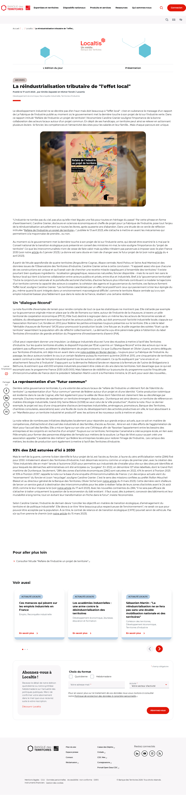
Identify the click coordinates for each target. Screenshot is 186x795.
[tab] (22, 649)
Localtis (29, 28)
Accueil (16, 28)
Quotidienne (81, 676)
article (35, 252)
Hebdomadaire (103, 676)
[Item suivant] (159, 648)
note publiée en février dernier (98, 352)
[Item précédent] (149, 648)
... (22, 28)
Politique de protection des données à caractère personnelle (105, 696)
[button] (46, 8)
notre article (110, 481)
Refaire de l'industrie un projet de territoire (49, 230)
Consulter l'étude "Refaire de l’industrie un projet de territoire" (52, 561)
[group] (93, 169)
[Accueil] (15, 7)
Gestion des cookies (54, 783)
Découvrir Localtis (31, 706)
